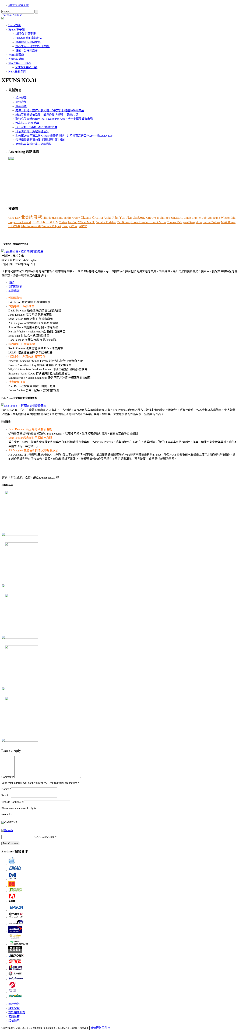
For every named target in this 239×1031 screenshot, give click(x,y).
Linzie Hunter (192, 217)
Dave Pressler (140, 222)
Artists (16, 58)
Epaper (16, 29)
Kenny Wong (70, 226)
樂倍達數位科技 (100, 1027)
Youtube (17, 14)
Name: (5, 788)
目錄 (11, 282)
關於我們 (14, 1003)
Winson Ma (228, 217)
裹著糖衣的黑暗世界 (28, 42)
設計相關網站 (16, 1012)
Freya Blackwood (19, 222)
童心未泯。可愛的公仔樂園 (32, 46)
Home (14, 25)
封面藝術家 (15, 286)
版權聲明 (14, 1020)
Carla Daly (14, 217)
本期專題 (14, 290)
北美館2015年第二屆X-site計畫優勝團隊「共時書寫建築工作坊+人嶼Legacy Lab (64, 135)
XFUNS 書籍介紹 (26, 67)
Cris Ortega (152, 217)
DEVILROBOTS (44, 222)
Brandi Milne (157, 222)
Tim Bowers (124, 222)
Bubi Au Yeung (211, 217)
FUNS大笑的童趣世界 (28, 37)
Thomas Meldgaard (178, 222)
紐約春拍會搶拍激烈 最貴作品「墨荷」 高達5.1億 (46, 114)
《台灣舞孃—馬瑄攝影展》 (32, 131)
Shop (19, 63)
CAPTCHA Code (44, 836)
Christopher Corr (68, 222)
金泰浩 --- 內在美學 (27, 123)
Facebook (6, 14)
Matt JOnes (228, 222)
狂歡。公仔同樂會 (26, 50)
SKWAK (14, 226)
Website (12, 801)
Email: (5, 795)
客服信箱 (14, 1016)
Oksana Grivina (92, 217)
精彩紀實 (14, 1008)
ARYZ (83, 226)
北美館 (27, 217)
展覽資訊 (21, 101)
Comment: (7, 776)
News (17, 71)
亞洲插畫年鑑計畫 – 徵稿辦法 (33, 144)
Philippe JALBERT (171, 217)
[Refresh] (7, 830)
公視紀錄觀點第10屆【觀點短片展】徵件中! (42, 139)
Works (16, 54)
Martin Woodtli (31, 226)
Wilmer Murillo (86, 222)
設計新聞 (21, 97)
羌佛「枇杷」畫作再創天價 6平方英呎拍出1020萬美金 (49, 110)
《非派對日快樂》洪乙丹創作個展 (36, 127)
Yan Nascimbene (132, 217)
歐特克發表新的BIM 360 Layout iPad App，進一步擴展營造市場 (54, 118)
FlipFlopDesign (52, 217)
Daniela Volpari (51, 226)
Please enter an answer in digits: (19, 808)
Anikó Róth (111, 217)
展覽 (37, 217)
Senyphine (195, 222)
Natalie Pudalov (106, 222)
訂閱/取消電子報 (18, 5)
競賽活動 (21, 106)
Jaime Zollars (211, 222)
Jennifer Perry (71, 217)
